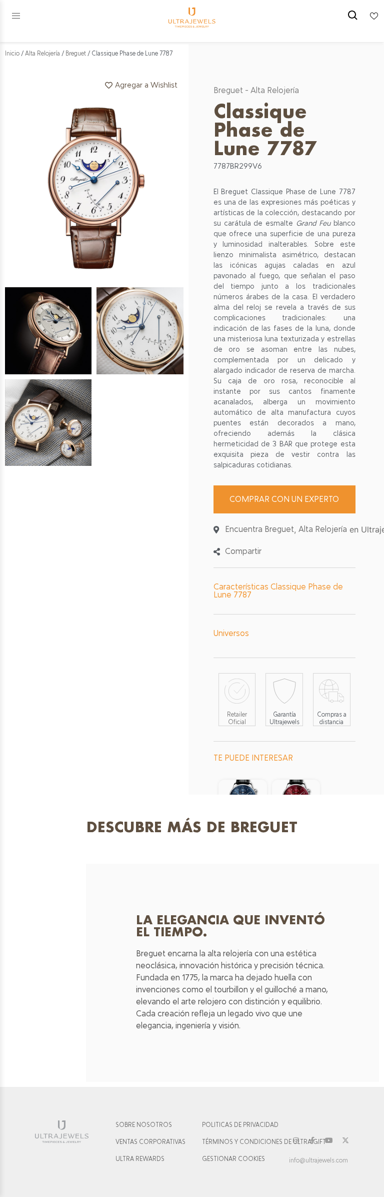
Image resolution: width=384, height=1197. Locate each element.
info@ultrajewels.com (318, 1160)
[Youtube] (329, 1140)
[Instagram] (296, 1140)
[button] (16, 16)
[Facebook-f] (313, 1140)
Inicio (12, 53)
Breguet (76, 53)
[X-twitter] (345, 1140)
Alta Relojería (42, 53)
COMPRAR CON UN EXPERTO (284, 499)
